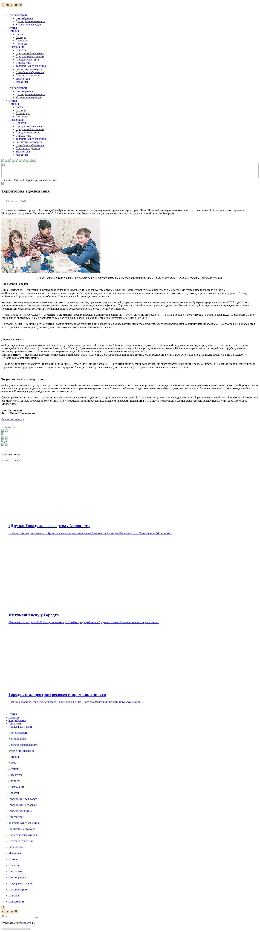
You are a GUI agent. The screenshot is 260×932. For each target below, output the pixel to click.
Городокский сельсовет (30, 53)
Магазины (22, 81)
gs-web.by (29, 922)
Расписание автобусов (29, 69)
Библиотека (23, 78)
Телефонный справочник (31, 65)
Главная (6, 180)
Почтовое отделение (28, 75)
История (13, 30)
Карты (19, 34)
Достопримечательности (30, 21)
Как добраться (24, 18)
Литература (23, 40)
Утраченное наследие (28, 24)
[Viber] (4, 444)
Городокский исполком (30, 56)
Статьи (12, 27)
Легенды (21, 37)
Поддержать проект (20, 726)
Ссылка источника (12, 419)
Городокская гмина (27, 59)
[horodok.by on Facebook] (3, 5)
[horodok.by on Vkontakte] (8, 5)
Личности (22, 43)
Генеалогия (15, 723)
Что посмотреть (17, 14)
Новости (21, 49)
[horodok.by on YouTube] (16, 5)
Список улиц (23, 62)
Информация (16, 46)
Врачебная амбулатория (30, 72)
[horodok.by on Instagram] (20, 5)
